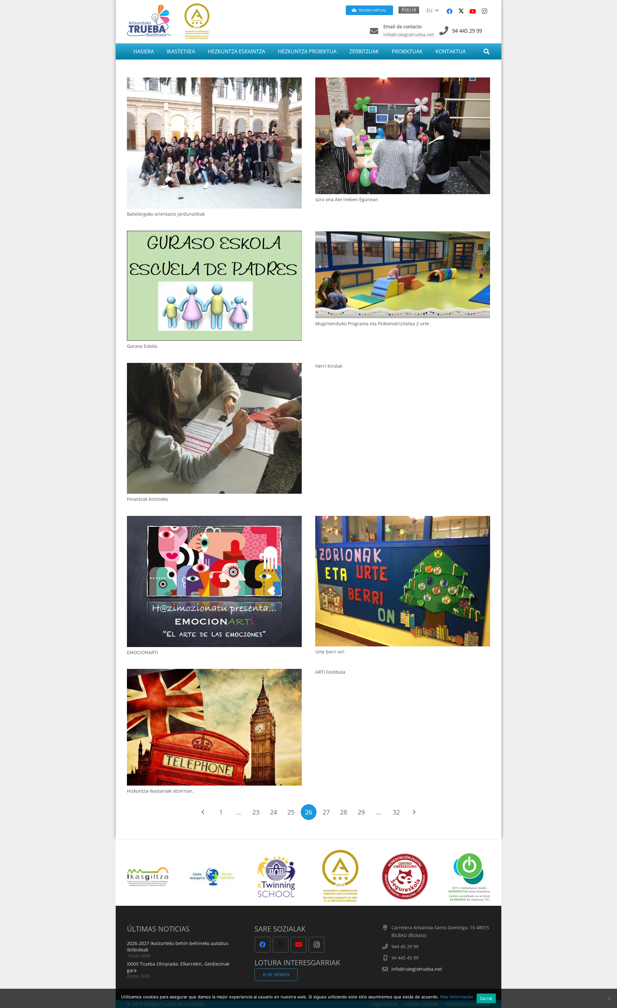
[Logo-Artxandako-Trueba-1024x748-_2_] (149, 20)
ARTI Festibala (330, 672)
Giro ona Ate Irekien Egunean (346, 199)
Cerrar (486, 998)
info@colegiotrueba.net (416, 969)
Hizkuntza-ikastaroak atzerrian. (160, 791)
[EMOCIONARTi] (214, 581)
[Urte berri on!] (402, 581)
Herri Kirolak (328, 366)
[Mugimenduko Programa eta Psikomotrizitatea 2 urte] (402, 275)
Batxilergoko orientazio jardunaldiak (166, 214)
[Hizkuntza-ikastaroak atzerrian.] (214, 727)
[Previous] (203, 812)
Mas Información (456, 996)
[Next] (414, 812)
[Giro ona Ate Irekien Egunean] (402, 135)
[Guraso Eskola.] (214, 286)
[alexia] (409, 9)
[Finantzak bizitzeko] (214, 428)
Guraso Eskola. (142, 346)
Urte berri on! (329, 652)
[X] (461, 11)
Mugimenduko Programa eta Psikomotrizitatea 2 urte (372, 323)
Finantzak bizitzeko (147, 499)
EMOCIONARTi (142, 652)
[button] (432, 10)
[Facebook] (449, 11)
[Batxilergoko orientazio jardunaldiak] (214, 143)
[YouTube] (472, 11)
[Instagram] (484, 11)
